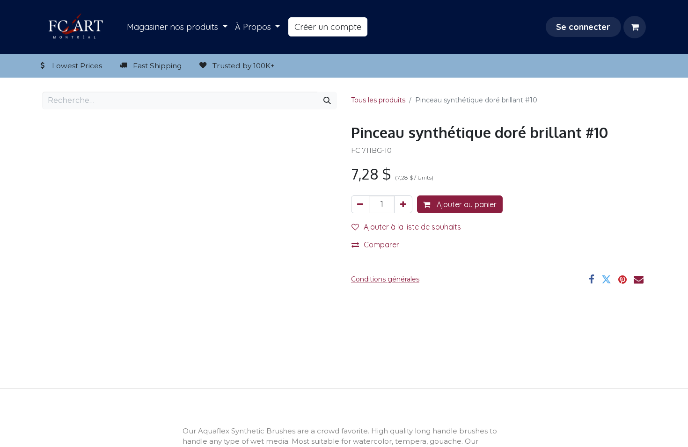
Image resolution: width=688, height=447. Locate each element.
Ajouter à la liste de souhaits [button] (412, 226)
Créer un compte (327, 27)
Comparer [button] (381, 244)
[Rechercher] (327, 100)
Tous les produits (378, 100)
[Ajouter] (403, 204)
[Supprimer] (360, 204)
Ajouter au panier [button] (466, 204)
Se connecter (583, 27)
